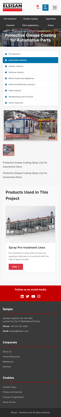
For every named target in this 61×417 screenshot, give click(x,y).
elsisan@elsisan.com (18, 331)
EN (45, 8)
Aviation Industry (15, 66)
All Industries (14, 54)
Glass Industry (14, 90)
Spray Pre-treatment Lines (27, 247)
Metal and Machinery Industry (21, 84)
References (8, 361)
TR (37, 8)
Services (7, 366)
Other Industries (15, 103)
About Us (7, 351)
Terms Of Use (9, 402)
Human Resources (11, 356)
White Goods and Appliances (21, 78)
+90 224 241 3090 (19, 326)
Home (5, 31)
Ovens (51, 25)
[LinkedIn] (22, 296)
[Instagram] (38, 296)
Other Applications (30, 25)
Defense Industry (16, 72)
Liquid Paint (51, 19)
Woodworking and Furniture (20, 97)
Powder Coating (30, 19)
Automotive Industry (17, 60)
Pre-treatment (10, 19)
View (15, 266)
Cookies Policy (9, 387)
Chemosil (10, 25)
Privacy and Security (12, 392)
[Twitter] (27, 296)
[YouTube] (33, 296)
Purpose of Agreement (13, 397)
